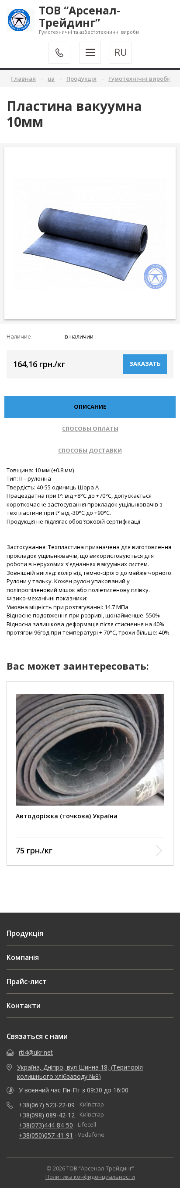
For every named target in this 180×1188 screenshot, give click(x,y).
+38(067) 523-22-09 (47, 1105)
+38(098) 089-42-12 (47, 1115)
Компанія (23, 957)
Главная (23, 78)
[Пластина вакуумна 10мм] (90, 233)
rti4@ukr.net (36, 1052)
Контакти (24, 1005)
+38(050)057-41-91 (46, 1135)
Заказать (145, 363)
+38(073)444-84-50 (46, 1125)
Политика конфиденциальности (90, 1177)
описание (90, 406)
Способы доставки (90, 450)
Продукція (25, 933)
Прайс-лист (27, 981)
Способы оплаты (90, 428)
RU (120, 52)
